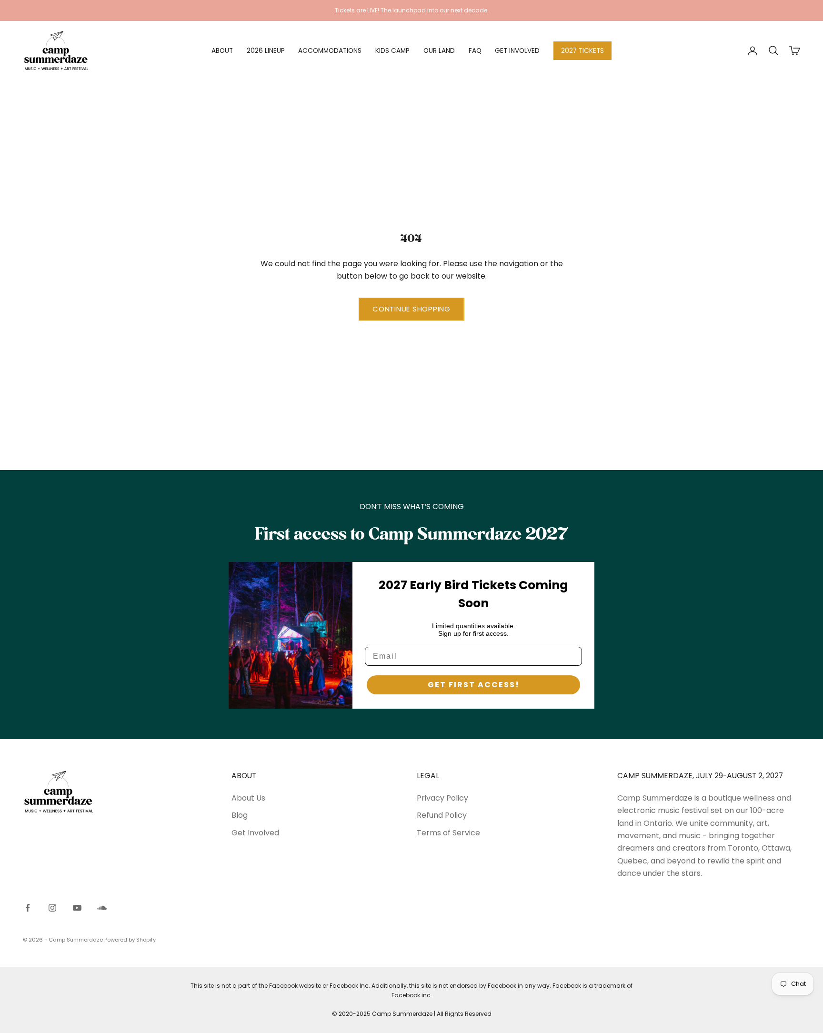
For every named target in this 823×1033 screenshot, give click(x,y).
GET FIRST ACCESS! (474, 684)
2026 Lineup (266, 50)
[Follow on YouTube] (77, 908)
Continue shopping (411, 309)
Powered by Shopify (130, 939)
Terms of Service (448, 832)
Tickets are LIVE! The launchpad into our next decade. (412, 10)
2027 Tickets (582, 50)
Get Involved (517, 50)
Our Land (439, 50)
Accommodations (329, 50)
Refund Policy (442, 815)
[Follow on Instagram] (52, 908)
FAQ (475, 50)
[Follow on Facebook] (27, 908)
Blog (239, 815)
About (222, 50)
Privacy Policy (442, 797)
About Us (248, 797)
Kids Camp (392, 50)
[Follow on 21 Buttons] (102, 908)
